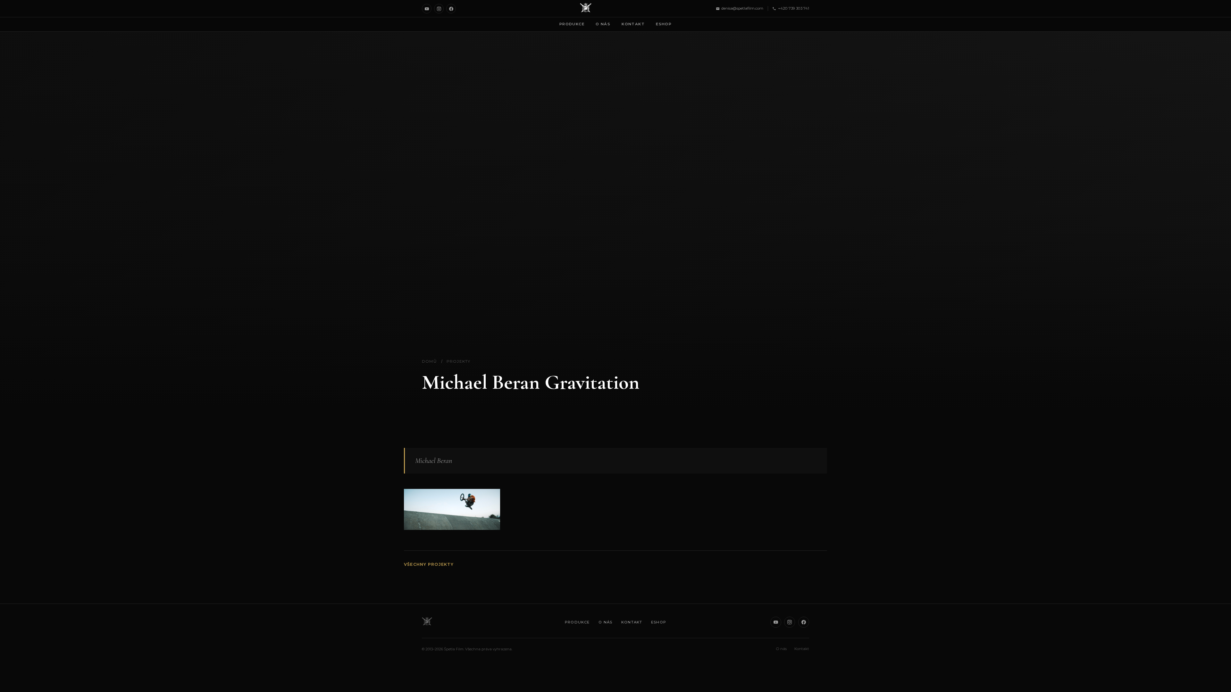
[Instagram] (439, 8)
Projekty (459, 361)
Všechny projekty (429, 564)
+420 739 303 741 (793, 8)
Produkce (571, 24)
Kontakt (633, 24)
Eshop (664, 24)
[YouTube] (426, 8)
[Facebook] (451, 8)
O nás (603, 24)
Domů (429, 361)
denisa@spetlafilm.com (742, 8)
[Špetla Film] (585, 8)
